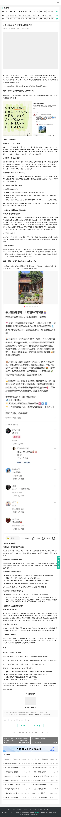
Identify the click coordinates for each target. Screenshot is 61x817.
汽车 (7, 11)
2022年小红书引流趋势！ (39, 793)
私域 (45, 19)
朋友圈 (24, 15)
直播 (26, 19)
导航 (22, 19)
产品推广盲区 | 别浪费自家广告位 (41, 776)
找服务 (44, 715)
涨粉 (52, 19)
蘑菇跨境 (48, 715)
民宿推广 (29, 720)
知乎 (46, 15)
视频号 (12, 15)
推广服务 (40, 809)
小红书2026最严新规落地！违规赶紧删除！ (44, 780)
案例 (34, 809)
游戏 (26, 11)
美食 (37, 11)
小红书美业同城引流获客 (12, 772)
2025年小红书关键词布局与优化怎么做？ (16, 759)
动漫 (30, 11)
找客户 (40, 715)
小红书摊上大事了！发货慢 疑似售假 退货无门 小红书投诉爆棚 (17, 785)
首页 (9, 809)
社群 (48, 19)
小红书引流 (13, 720)
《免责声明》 (7, 715)
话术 (37, 19)
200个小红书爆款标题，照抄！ (13, 789)
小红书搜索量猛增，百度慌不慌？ (42, 763)
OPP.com (22, 812)
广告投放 (37, 715)
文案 (11, 19)
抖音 (7, 15)
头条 (43, 15)
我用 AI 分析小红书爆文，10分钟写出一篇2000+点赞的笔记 (17, 763)
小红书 (38, 15)
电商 (41, 19)
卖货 (30, 19)
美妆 (34, 11)
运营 (14, 809)
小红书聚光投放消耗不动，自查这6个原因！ (44, 785)
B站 (34, 15)
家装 (41, 11)
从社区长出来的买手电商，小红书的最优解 (44, 789)
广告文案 (50, 812)
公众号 (29, 15)
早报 (7, 19)
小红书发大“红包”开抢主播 (39, 797)
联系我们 (31, 715)
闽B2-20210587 (35, 814)
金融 (11, 11)
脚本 (34, 19)
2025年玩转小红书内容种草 (12, 776)
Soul (50, 15)
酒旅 (52, 11)
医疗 (19, 11)
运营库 (25, 809)
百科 (15, 19)
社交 (15, 11)
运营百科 (19, 809)
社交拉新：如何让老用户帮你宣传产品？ (16, 768)
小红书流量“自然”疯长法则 (39, 768)
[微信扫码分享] (20, 732)
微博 (20, 15)
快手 (16, 15)
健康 (22, 11)
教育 (45, 11)
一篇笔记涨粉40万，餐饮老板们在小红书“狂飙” (17, 793)
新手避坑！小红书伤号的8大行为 (14, 780)
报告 (19, 19)
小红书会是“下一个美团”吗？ (40, 759)
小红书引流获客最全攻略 (39, 772)
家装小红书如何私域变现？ (12, 797)
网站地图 (43, 812)
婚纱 (48, 11)
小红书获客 (21, 720)
